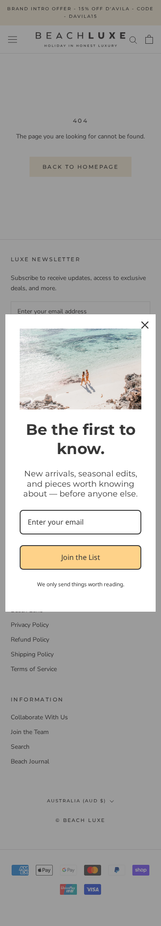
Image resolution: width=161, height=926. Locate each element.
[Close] (145, 325)
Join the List (80, 557)
